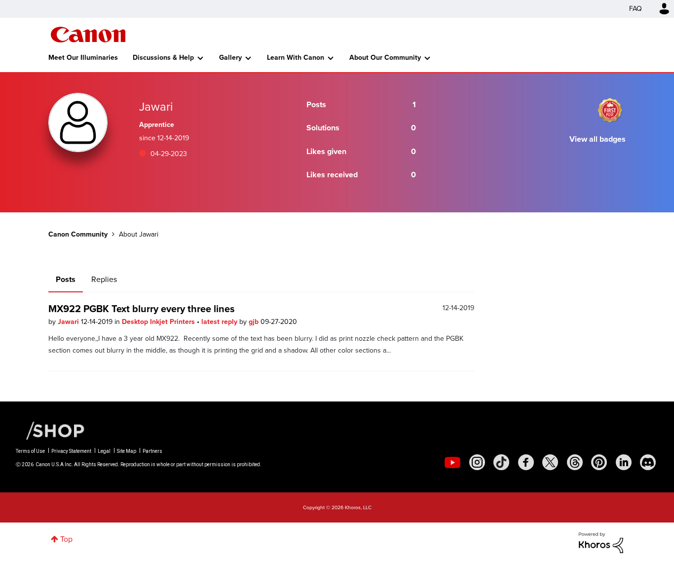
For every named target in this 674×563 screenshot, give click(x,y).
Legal (104, 451)
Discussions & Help (163, 57)
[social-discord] (648, 462)
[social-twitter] (550, 462)
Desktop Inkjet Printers (159, 322)
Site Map (126, 451)
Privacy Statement (71, 451)
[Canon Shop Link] (50, 430)
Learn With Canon (295, 57)
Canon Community (88, 34)
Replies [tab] (104, 279)
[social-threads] (575, 462)
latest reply (220, 322)
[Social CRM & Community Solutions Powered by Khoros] (601, 542)
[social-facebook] (526, 462)
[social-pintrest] (599, 462)
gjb (255, 322)
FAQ (635, 8)
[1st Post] (610, 110)
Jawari (69, 322)
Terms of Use (30, 451)
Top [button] (66, 539)
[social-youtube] (452, 462)
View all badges (597, 139)
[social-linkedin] (624, 462)
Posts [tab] (65, 279)
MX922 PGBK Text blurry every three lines (141, 308)
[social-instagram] (477, 462)
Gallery (230, 57)
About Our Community (385, 57)
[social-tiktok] (501, 462)
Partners (152, 451)
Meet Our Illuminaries (83, 57)
